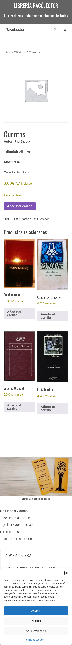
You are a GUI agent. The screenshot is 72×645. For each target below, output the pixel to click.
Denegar (36, 620)
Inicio (7, 52)
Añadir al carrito (19, 206)
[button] (66, 573)
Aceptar (36, 610)
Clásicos (20, 52)
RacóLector (15, 30)
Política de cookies (34, 640)
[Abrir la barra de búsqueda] (55, 29)
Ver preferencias (36, 630)
